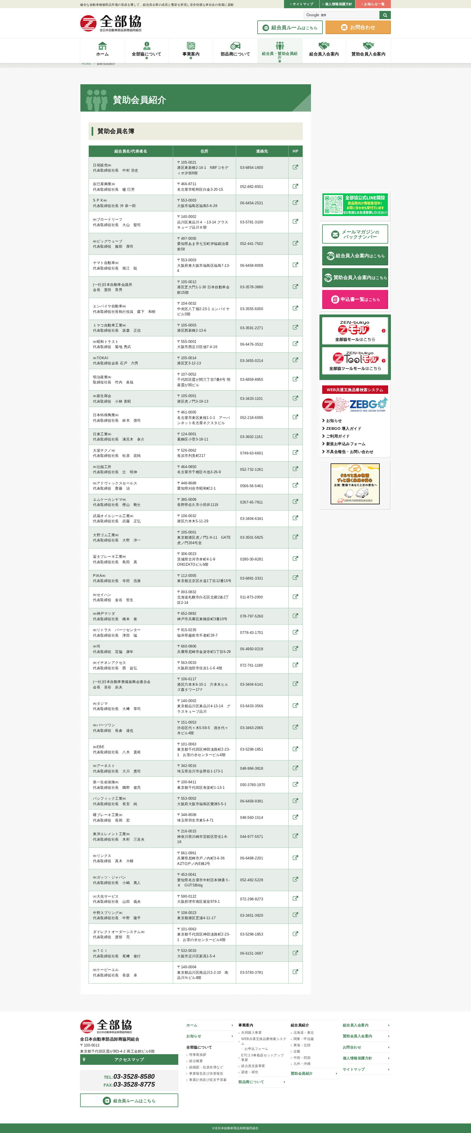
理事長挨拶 (197, 1055)
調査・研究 (249, 1072)
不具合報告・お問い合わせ (350, 451)
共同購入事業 (251, 1033)
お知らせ (334, 420)
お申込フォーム (256, 1049)
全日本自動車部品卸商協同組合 (110, 23)
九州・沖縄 (302, 1064)
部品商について (251, 1082)
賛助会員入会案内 (357, 1036)
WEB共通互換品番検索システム (263, 1041)
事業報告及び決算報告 (206, 1073)
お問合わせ (352, 1047)
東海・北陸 (302, 1045)
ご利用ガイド (338, 436)
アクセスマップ (129, 1059)
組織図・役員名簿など (206, 1067)
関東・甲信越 (304, 1039)
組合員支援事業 (253, 1066)
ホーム (192, 1025)
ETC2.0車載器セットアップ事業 (262, 1057)
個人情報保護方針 (357, 1058)
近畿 (297, 1051)
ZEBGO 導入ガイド (344, 428)
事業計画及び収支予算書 (208, 1080)
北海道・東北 (304, 1033)
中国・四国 (302, 1058)
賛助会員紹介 (302, 1073)
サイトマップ (354, 1069)
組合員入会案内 (356, 1025)
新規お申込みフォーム (346, 444)
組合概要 (196, 1061)
